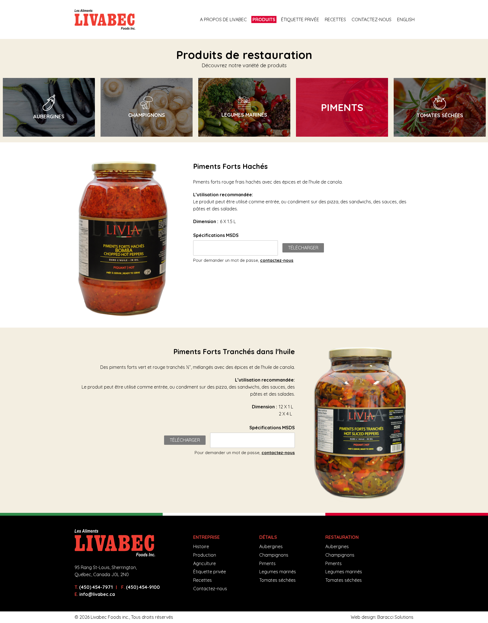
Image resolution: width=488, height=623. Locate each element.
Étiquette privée (300, 19)
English (406, 19)
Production (204, 555)
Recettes (335, 19)
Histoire (201, 546)
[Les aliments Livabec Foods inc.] (105, 19)
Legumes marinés (277, 571)
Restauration (342, 537)
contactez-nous (276, 260)
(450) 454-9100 (143, 587)
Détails (268, 537)
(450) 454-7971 (96, 587)
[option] (49, 107)
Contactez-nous (371, 19)
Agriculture (204, 563)
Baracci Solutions (395, 617)
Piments (267, 563)
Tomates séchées (277, 580)
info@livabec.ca (97, 594)
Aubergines (271, 546)
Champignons (273, 555)
